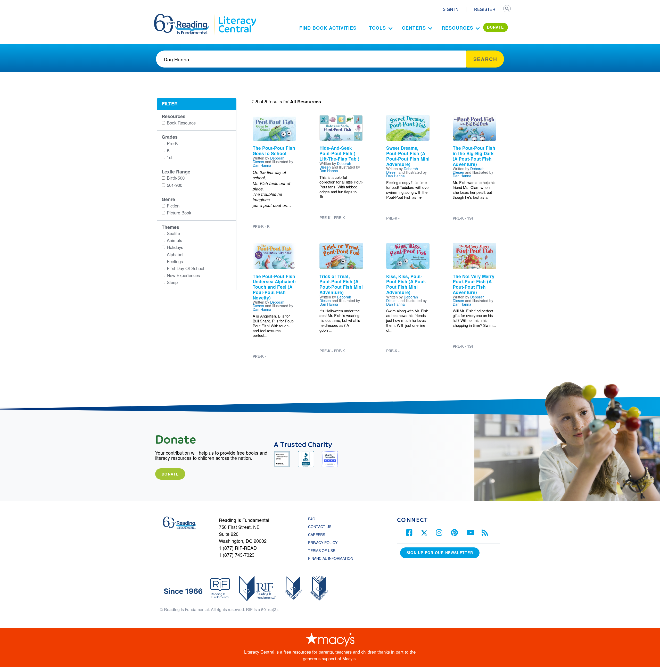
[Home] (185, 16)
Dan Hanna (262, 165)
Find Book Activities (328, 27)
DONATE (495, 27)
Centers (414, 27)
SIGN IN (451, 9)
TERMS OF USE (324, 550)
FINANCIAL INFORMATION (330, 558)
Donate (170, 474)
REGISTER (485, 9)
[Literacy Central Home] (237, 16)
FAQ (311, 518)
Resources (457, 27)
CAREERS (316, 534)
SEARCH (507, 9)
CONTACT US (321, 526)
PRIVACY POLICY (322, 542)
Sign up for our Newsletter (440, 552)
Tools (377, 27)
